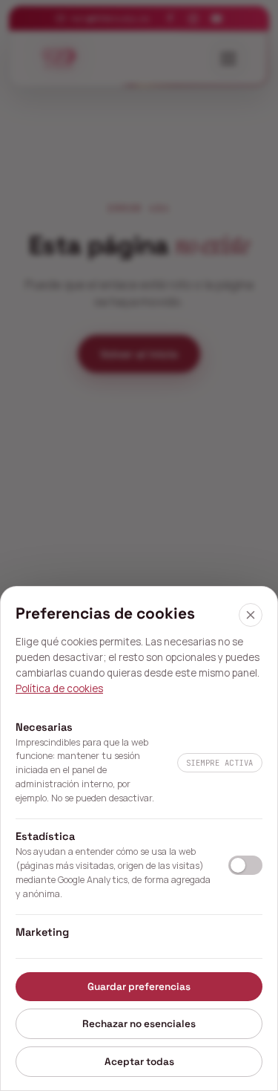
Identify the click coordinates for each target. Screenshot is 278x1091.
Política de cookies (59, 688)
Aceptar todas (139, 1061)
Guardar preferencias (139, 986)
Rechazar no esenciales (139, 1023)
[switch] (245, 865)
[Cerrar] (250, 615)
